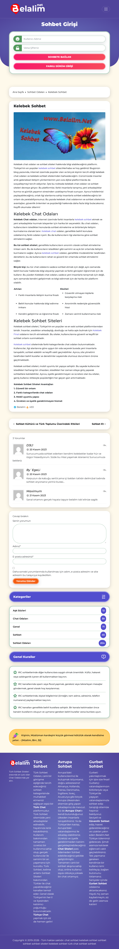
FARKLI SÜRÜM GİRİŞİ (59, 66)
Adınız (17, 546)
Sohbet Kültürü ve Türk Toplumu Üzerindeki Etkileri (47, 424)
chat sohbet (72, 940)
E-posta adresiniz (23, 556)
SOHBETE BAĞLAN (59, 57)
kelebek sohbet (47, 168)
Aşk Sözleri (58, 610)
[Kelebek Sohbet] (59, 136)
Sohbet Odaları (58, 643)
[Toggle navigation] (106, 9)
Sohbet (58, 634)
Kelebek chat (49, 231)
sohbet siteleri (40, 943)
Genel (58, 626)
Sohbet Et (98, 424)
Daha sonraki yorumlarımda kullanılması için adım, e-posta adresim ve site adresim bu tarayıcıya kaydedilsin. (55, 573)
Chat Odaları (58, 618)
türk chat (73, 943)
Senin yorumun (22, 520)
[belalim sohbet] (27, 9)
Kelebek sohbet (22, 344)
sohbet (102, 940)
